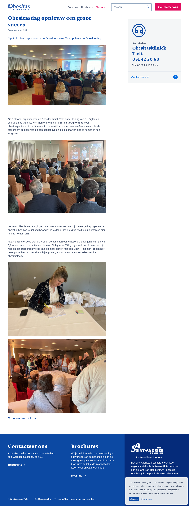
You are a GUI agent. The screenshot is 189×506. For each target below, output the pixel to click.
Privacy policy (61, 499)
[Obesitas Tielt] (25, 7)
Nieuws (100, 7)
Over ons (73, 7)
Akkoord (134, 499)
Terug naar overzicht (20, 418)
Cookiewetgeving (42, 499)
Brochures (87, 7)
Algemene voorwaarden (82, 499)
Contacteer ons (168, 7)
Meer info (77, 475)
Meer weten (146, 499)
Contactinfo (15, 465)
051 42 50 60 (145, 59)
